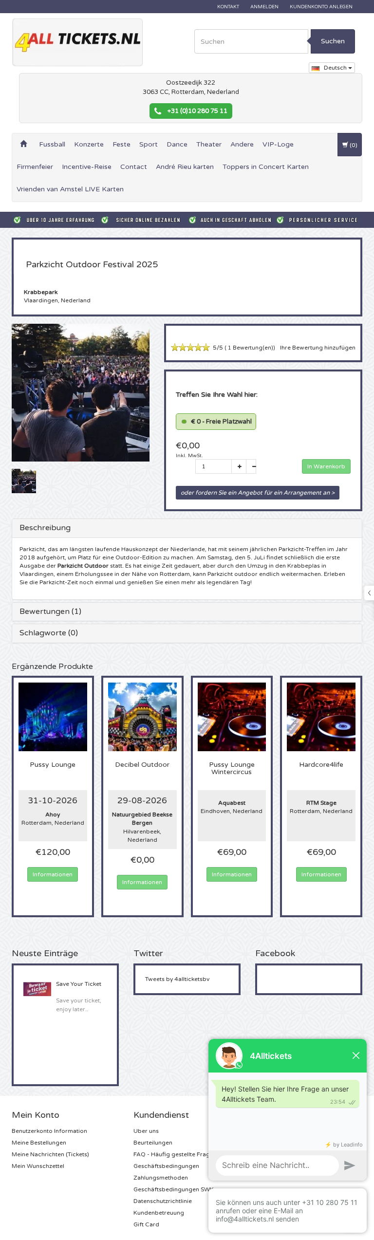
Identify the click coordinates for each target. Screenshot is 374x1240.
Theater (209, 144)
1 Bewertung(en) (249, 348)
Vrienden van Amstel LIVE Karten (70, 189)
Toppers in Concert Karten (266, 167)
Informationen (53, 874)
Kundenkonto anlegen (321, 7)
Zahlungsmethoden (160, 1177)
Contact (133, 167)
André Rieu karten (185, 167)
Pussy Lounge (52, 765)
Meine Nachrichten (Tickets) (50, 1154)
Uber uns (146, 1131)
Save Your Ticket (78, 984)
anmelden (264, 7)
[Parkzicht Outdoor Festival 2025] (24, 480)
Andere (242, 144)
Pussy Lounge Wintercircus (232, 768)
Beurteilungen (152, 1142)
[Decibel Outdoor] (142, 716)
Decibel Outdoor (142, 765)
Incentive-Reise (87, 167)
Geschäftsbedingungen (166, 1166)
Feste (121, 144)
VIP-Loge (278, 144)
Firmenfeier (35, 167)
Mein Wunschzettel (38, 1166)
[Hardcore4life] (321, 716)
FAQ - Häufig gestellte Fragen (175, 1154)
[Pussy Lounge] (53, 716)
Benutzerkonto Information (49, 1131)
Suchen (333, 41)
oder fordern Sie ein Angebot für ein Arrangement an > (258, 492)
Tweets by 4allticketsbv (177, 979)
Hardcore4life (321, 765)
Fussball (52, 144)
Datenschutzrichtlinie (162, 1201)
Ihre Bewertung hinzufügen (317, 347)
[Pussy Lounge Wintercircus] (232, 716)
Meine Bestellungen (39, 1142)
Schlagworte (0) (48, 633)
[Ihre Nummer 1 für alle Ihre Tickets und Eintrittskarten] (77, 42)
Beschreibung (45, 528)
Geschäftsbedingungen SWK (173, 1189)
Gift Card (146, 1224)
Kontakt (228, 7)
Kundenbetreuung (158, 1212)
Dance (177, 144)
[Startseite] (23, 144)
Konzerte (89, 144)
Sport (148, 144)
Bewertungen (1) (50, 611)
